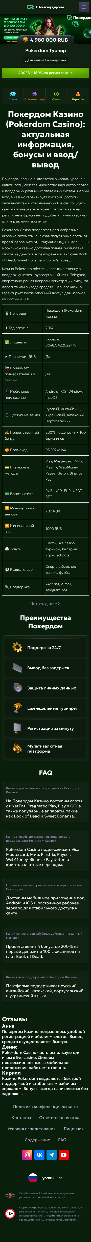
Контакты (21, 1117)
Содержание (37, 1139)
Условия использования (32, 1128)
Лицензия (74, 1128)
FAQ (62, 1139)
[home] (45, 7)
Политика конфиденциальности (45, 1106)
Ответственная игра (59, 1117)
